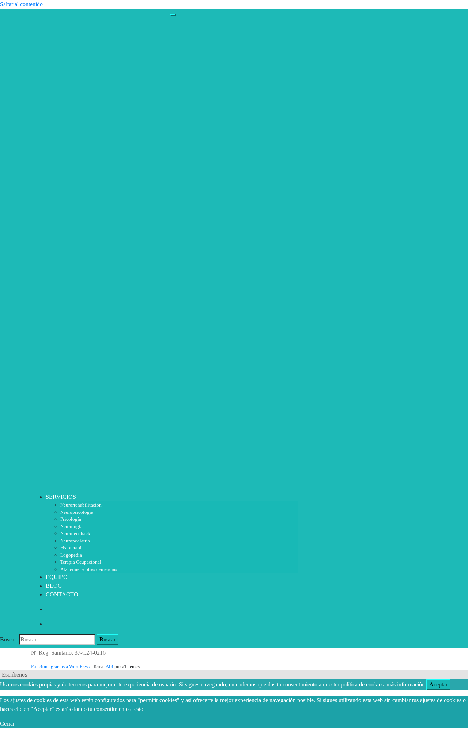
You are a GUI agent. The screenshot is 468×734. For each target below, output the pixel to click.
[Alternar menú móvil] (173, 15)
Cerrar (7, 723)
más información (405, 684)
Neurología (71, 526)
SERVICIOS (61, 497)
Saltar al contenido (21, 4)
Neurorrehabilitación (81, 505)
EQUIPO (57, 577)
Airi (109, 666)
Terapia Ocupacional (80, 562)
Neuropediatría (75, 540)
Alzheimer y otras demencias (88, 569)
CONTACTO (62, 594)
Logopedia (71, 555)
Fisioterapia (72, 547)
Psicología (70, 519)
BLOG (54, 586)
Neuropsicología (76, 512)
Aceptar (438, 684)
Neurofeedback (75, 533)
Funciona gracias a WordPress (60, 666)
